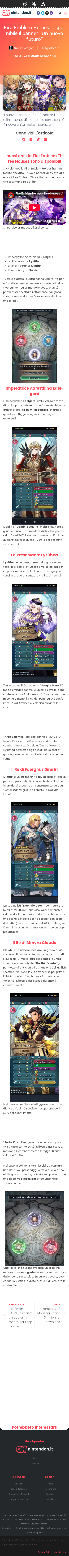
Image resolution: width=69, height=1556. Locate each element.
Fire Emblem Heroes (36, 55)
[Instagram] (47, 13)
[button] (60, 13)
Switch (52, 55)
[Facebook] (38, 13)
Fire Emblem (19, 55)
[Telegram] (42, 13)
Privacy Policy (45, 1552)
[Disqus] (34, 1378)
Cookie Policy (60, 1552)
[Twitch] (51, 13)
